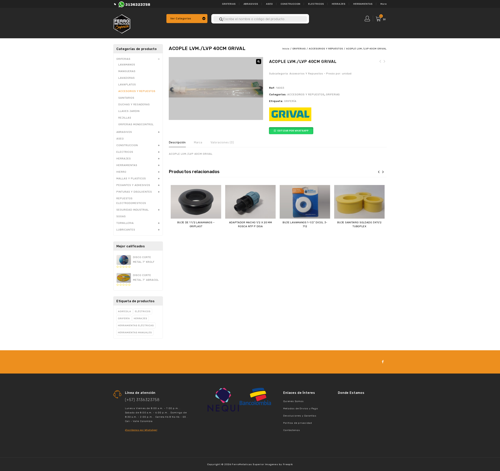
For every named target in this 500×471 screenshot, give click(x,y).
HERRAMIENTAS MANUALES (135, 332)
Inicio (285, 48)
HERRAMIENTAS (363, 4)
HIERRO (121, 171)
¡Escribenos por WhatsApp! (141, 430)
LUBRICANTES (125, 229)
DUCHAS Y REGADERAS (134, 104)
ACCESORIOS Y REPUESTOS (326, 48)
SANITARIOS (126, 97)
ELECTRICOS (316, 4)
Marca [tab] (198, 142)
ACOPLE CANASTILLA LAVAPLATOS (384, 66)
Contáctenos (291, 430)
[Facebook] (382, 361)
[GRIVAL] (290, 114)
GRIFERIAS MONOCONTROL (136, 124)
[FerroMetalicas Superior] (121, 23)
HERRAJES (339, 4)
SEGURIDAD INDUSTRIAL (132, 209)
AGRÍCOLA (124, 311)
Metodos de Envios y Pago (300, 408)
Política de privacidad (297, 423)
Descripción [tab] (177, 142)
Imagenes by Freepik (279, 464)
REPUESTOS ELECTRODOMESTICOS (131, 201)
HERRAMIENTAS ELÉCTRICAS (136, 325)
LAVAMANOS (126, 64)
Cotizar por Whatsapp (292, 130)
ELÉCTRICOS (143, 311)
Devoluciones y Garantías (299, 415)
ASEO (269, 4)
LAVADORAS (126, 77)
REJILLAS (124, 117)
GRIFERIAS (229, 4)
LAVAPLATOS (127, 84)
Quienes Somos (293, 401)
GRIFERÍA (290, 101)
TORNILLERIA (125, 223)
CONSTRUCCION (291, 4)
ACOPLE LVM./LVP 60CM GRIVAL (380, 66)
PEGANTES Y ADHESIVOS (133, 185)
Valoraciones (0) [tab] (222, 142)
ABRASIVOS (251, 4)
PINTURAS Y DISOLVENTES (134, 191)
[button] (258, 61)
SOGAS (121, 216)
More (383, 4)
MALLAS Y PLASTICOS (131, 178)
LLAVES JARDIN (128, 111)
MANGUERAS (127, 71)
